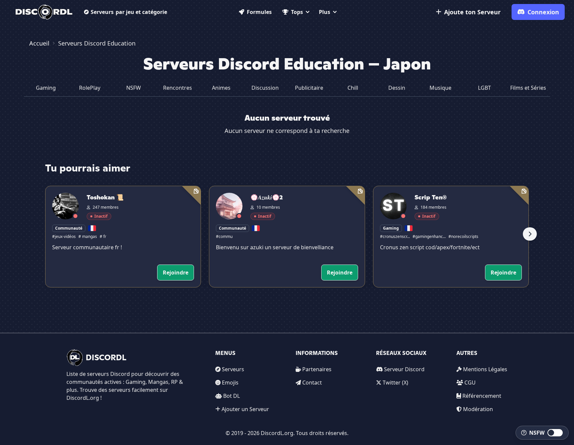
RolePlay (89, 87)
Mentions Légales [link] (485, 369)
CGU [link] (470, 382)
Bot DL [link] (231, 395)
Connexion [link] (543, 12)
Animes (221, 87)
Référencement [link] (481, 395)
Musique (440, 87)
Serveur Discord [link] (404, 369)
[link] (44, 12)
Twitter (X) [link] (395, 382)
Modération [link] (478, 409)
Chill (352, 87)
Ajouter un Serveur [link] (245, 409)
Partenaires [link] (317, 369)
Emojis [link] (230, 382)
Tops (297, 12)
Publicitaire (309, 87)
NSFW (133, 87)
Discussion (265, 87)
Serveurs (129, 12)
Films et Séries (528, 87)
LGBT (484, 87)
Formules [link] (259, 12)
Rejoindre (175, 272)
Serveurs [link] (233, 369)
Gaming (46, 87)
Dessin (396, 87)
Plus (324, 12)
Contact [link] (312, 382)
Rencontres (177, 87)
